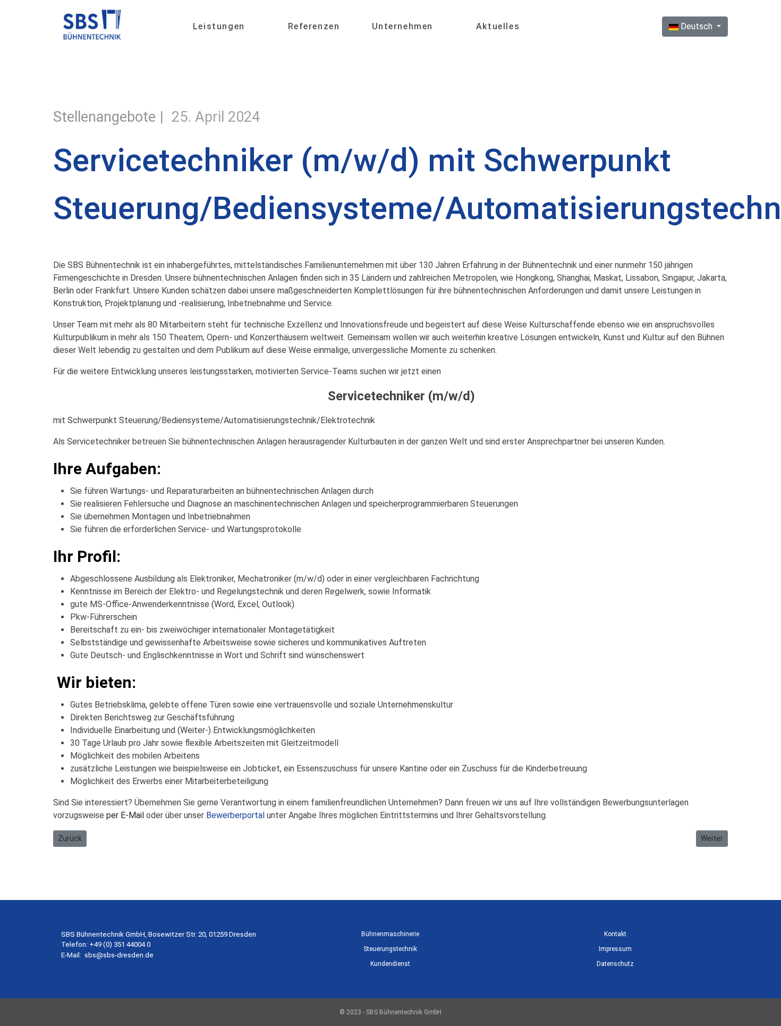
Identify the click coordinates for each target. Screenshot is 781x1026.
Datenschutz (615, 964)
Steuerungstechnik (390, 949)
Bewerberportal (235, 815)
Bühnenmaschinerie (390, 934)
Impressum (615, 949)
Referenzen (314, 26)
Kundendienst (390, 964)
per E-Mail (125, 815)
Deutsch (696, 26)
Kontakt (615, 934)
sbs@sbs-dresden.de (119, 955)
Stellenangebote (104, 116)
